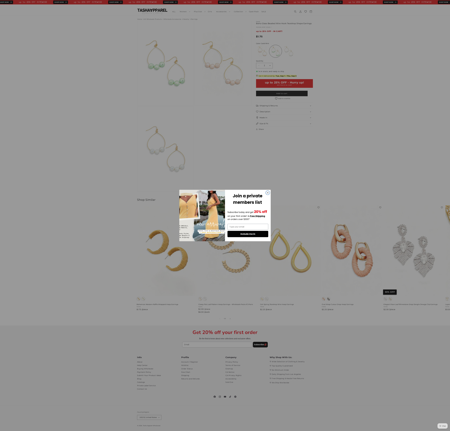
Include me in (247, 233)
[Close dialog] (268, 193)
